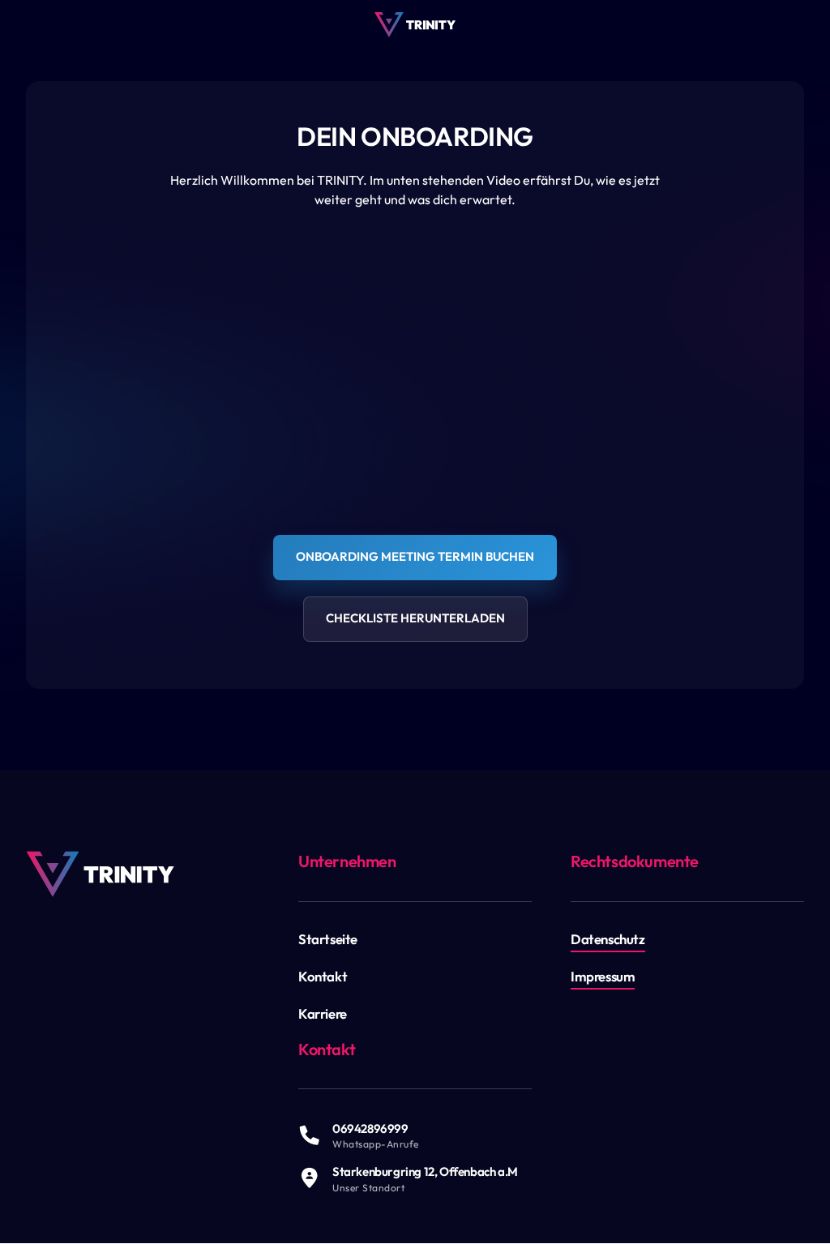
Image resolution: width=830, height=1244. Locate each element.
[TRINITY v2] (415, 24)
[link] (100, 874)
